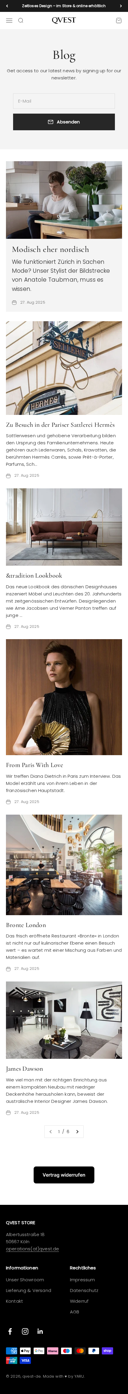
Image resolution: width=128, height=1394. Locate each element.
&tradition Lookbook (34, 575)
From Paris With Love (34, 765)
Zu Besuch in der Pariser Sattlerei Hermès (60, 425)
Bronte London (26, 925)
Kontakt (14, 1301)
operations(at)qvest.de (32, 1249)
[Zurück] (7, 6)
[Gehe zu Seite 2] (77, 1132)
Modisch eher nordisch (50, 249)
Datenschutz (84, 1290)
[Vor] (121, 6)
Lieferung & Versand (28, 1290)
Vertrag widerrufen (64, 1175)
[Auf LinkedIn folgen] (40, 1331)
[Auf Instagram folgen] (25, 1331)
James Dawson (24, 1068)
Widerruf (79, 1301)
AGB (74, 1312)
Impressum (82, 1280)
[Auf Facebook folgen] (10, 1331)
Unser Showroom (25, 1280)
